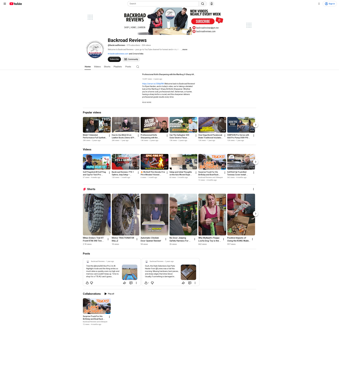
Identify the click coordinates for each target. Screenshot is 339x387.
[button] (146, 102)
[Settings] (319, 3)
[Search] (202, 3)
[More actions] (109, 135)
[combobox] (164, 3)
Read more (146, 102)
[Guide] (4, 3)
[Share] (124, 283)
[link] (111, 273)
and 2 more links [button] (136, 54)
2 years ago (169, 261)
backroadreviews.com (119, 54)
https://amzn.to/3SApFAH (153, 84)
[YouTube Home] (15, 3)
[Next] (255, 124)
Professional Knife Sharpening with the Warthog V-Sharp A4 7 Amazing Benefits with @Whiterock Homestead (168, 74)
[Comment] (131, 283)
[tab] (87, 67)
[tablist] (169, 67)
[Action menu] (136, 283)
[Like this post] (87, 283)
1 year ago (110, 261)
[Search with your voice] (211, 3)
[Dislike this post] (91, 283)
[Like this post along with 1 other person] (146, 283)
